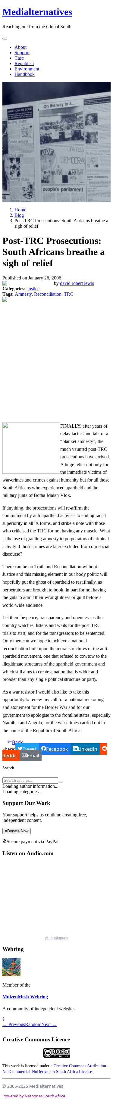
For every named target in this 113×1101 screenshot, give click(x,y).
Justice (33, 288)
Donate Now (16, 831)
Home (20, 209)
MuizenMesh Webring (25, 996)
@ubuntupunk (56, 938)
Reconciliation (47, 294)
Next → (49, 1024)
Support (22, 52)
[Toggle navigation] (4, 38)
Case (19, 58)
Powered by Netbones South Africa (33, 1096)
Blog (19, 215)
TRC (69, 294)
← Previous (13, 1024)
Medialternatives (37, 11)
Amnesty (23, 294)
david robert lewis (77, 283)
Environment (26, 68)
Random (33, 1024)
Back (17, 742)
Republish (24, 63)
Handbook (24, 74)
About (20, 47)
